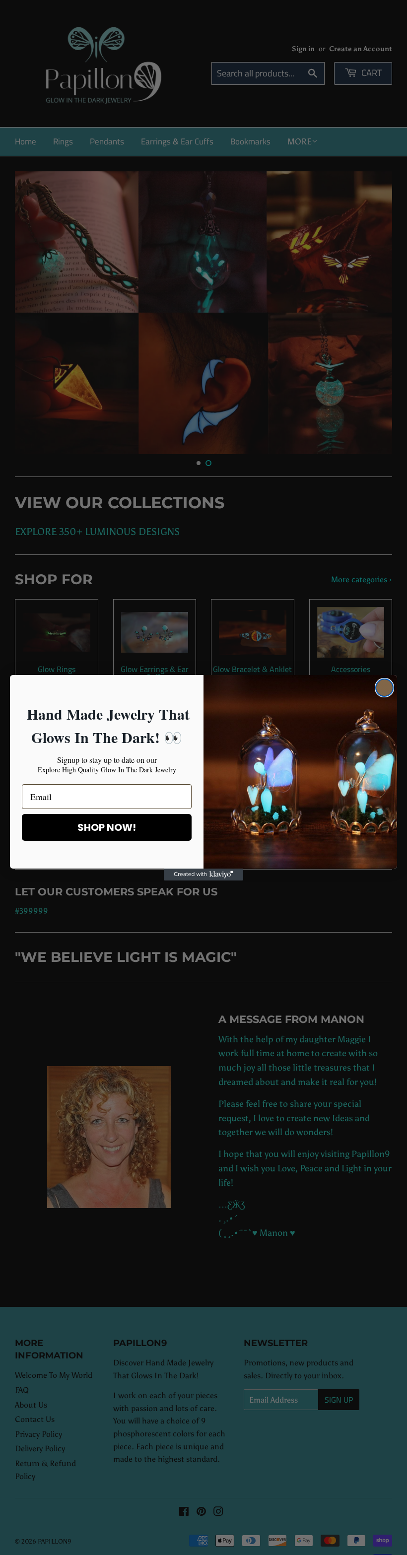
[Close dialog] (384, 687)
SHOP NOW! (106, 827)
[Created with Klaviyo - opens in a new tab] (203, 874)
